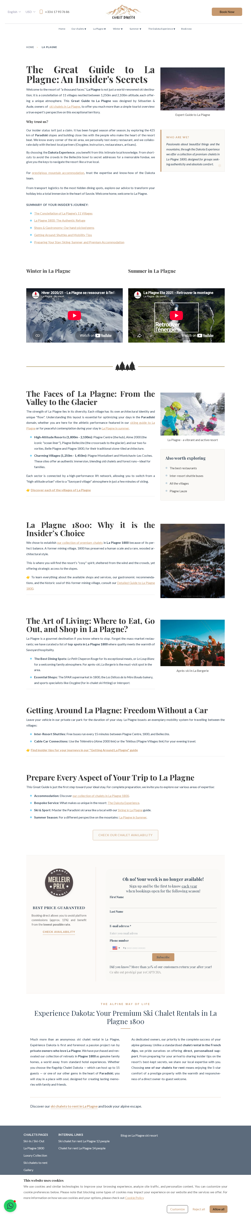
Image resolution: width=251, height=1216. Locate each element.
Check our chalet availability (125, 835)
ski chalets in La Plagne (64, 106)
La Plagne (99, 29)
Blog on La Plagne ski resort (139, 1135)
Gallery (28, 1170)
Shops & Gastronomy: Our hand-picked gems (64, 227)
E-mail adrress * (120, 926)
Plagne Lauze (178, 491)
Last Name (116, 911)
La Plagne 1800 (34, 1148)
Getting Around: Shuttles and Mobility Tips (63, 235)
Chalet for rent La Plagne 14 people (81, 1148)
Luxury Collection (35, 1155)
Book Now (227, 12)
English (12, 12)
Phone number (119, 940)
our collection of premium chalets (80, 542)
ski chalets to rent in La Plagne (74, 1106)
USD (28, 12)
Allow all (218, 1209)
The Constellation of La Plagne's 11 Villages (63, 213)
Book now (186, 28)
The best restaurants (183, 468)
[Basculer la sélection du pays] (116, 948)
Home (62, 28)
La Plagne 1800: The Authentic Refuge (59, 220)
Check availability (59, 931)
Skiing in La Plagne (130, 810)
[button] (10, 1206)
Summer (135, 29)
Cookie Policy (134, 1198)
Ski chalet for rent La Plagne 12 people (84, 1141)
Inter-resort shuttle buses (186, 475)
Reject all (199, 1209)
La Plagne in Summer (132, 817)
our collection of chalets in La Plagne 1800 (101, 796)
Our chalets (78, 29)
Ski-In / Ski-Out (34, 1141)
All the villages (179, 483)
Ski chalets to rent (35, 1162)
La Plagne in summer (115, 428)
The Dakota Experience (161, 29)
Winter (118, 29)
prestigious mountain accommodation (58, 173)
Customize (177, 1209)
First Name (117, 897)
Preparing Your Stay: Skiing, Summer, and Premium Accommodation (79, 242)
